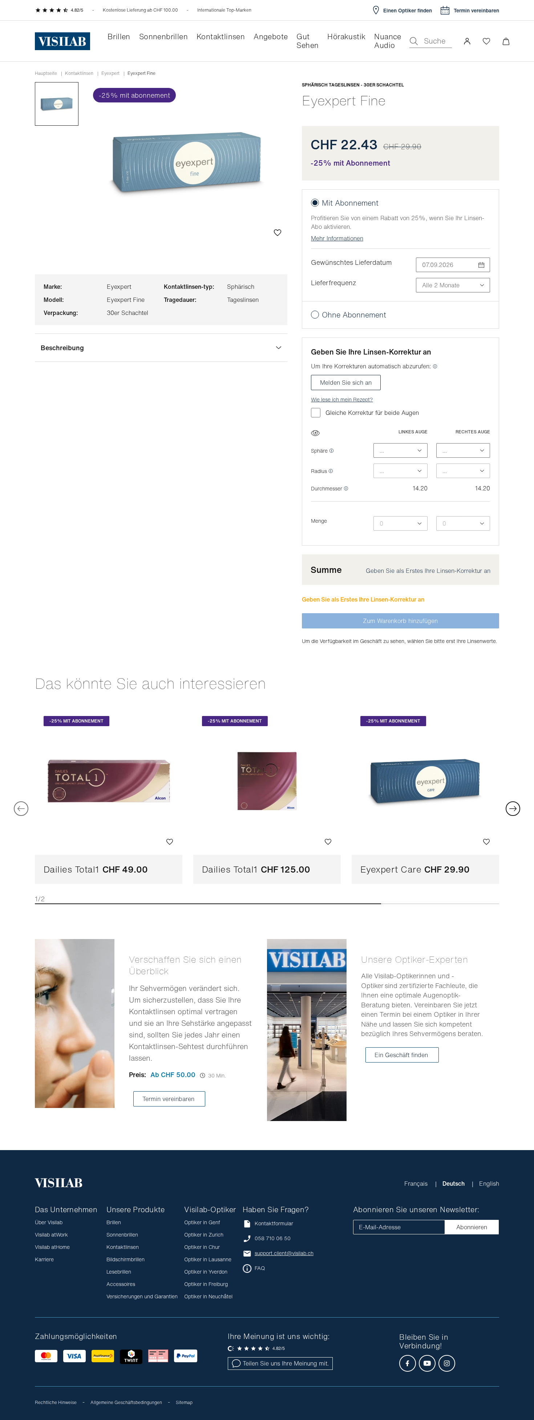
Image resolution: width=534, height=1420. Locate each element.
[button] (467, 41)
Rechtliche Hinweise (56, 1402)
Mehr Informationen (337, 238)
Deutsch (454, 1183)
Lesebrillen (118, 1271)
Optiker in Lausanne (207, 1259)
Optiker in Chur (202, 1247)
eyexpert (110, 73)
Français (416, 1183)
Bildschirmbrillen (125, 1259)
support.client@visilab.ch (284, 1253)
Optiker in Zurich (203, 1234)
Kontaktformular (274, 1223)
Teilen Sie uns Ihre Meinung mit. (286, 1363)
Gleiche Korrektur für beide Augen (372, 412)
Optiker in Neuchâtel (208, 1296)
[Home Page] (62, 41)
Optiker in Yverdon (205, 1271)
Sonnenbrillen (122, 1234)
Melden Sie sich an (346, 382)
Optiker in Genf (202, 1222)
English (489, 1183)
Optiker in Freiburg (206, 1284)
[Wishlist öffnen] (486, 41)
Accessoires (120, 1284)
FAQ (260, 1268)
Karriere (44, 1259)
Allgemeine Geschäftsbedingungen (126, 1402)
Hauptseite (46, 73)
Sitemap (184, 1402)
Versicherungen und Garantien (142, 1296)
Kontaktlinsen (79, 73)
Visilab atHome (52, 1247)
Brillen (113, 1222)
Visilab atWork (51, 1234)
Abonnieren (471, 1227)
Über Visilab (48, 1222)
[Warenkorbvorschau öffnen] (506, 41)
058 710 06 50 (273, 1238)
